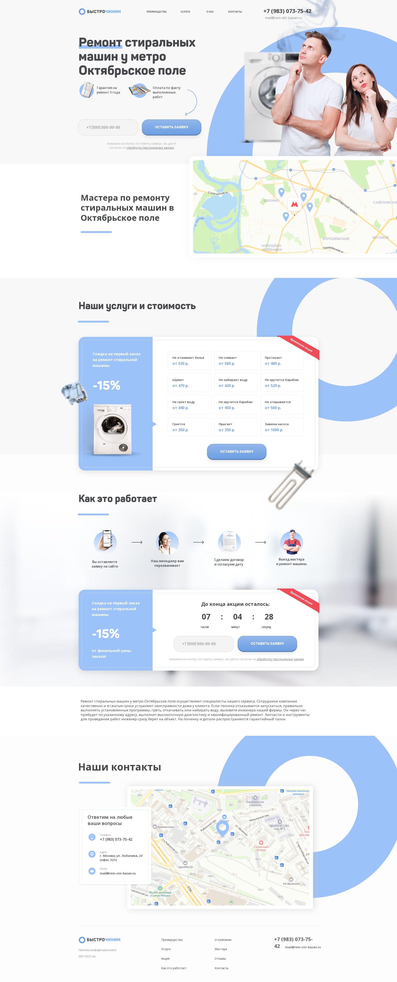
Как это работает (174, 968)
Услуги (185, 11)
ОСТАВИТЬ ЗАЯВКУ (171, 127)
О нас (210, 11)
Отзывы (220, 958)
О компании (223, 940)
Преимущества (157, 11)
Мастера (221, 949)
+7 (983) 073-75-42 (287, 11)
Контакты (235, 11)
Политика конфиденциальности (97, 950)
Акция (165, 958)
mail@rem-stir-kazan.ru (283, 18)
